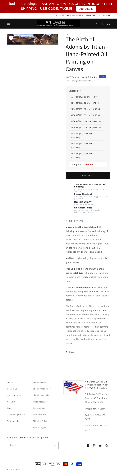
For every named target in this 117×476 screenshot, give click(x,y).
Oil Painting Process (16, 414)
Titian (68, 34)
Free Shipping (71, 81)
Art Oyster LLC (18, 469)
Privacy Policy (39, 414)
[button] (8, 23)
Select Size (75, 90)
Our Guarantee (14, 395)
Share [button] (71, 352)
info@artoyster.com (95, 408)
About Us (11, 401)
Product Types (39, 427)
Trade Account (39, 401)
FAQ (9, 408)
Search (10, 382)
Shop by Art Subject (42, 388)
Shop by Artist (39, 382)
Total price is (81, 164)
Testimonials (13, 421)
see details (86, 8)
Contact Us (12, 388)
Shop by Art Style (41, 395)
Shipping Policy (40, 421)
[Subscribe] (55, 445)
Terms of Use (39, 408)
